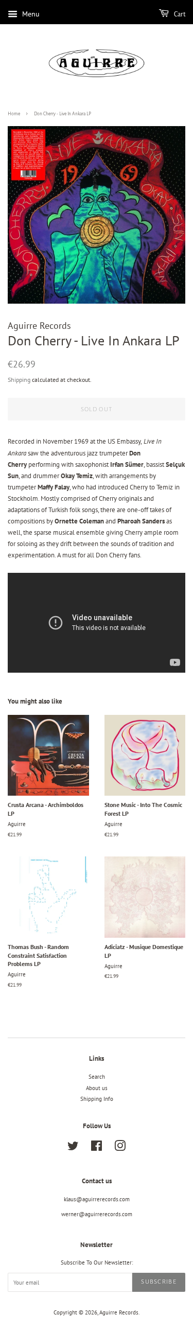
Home (14, 113)
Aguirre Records (118, 1312)
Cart (179, 14)
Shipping (19, 379)
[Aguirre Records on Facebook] (96, 1148)
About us (97, 1088)
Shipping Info (96, 1098)
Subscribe (159, 1281)
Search (97, 1076)
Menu (30, 14)
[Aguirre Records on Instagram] (120, 1148)
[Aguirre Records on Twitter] (73, 1148)
